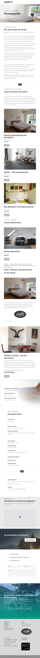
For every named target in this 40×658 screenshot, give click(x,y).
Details (6, 145)
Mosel (5, 505)
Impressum (24, 623)
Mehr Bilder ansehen (8, 320)
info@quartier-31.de (9, 629)
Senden (33, 578)
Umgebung (28, 503)
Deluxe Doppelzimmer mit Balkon (10, 641)
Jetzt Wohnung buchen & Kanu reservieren (20, 608)
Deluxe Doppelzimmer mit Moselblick (11, 639)
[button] (20, 517)
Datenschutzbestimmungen (26, 625)
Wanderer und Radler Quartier (10, 642)
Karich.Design (23, 656)
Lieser (16, 503)
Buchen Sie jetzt (30, 540)
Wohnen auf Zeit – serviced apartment (11, 645)
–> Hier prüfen (24, 639)
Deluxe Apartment (8, 644)
